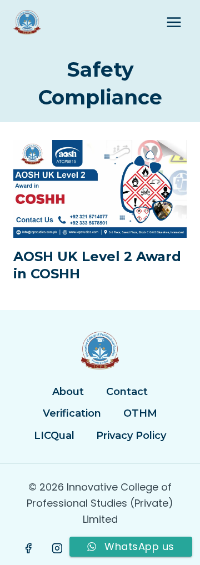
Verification (72, 413)
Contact (127, 392)
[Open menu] (174, 22)
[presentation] (100, 189)
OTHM (140, 413)
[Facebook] (29, 548)
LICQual (54, 435)
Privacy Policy (131, 435)
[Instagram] (57, 548)
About (68, 392)
